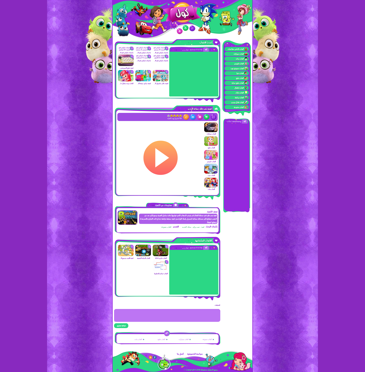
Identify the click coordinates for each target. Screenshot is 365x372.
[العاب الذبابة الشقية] (143, 255)
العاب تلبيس (239, 64)
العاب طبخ (240, 78)
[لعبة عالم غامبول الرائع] (160, 80)
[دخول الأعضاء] (180, 31)
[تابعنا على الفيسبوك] (155, 357)
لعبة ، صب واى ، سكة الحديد (193, 227)
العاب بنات (240, 59)
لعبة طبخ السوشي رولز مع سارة (126, 68)
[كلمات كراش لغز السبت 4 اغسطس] (143, 57)
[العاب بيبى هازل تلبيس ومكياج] (126, 80)
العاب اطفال (239, 88)
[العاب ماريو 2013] (160, 255)
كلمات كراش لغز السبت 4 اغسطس (143, 60)
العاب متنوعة (239, 107)
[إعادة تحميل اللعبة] (186, 117)
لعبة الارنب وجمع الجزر (126, 258)
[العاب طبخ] (211, 145)
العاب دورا (240, 73)
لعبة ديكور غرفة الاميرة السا (143, 83)
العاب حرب (211, 175)
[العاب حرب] (211, 173)
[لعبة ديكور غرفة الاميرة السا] (143, 80)
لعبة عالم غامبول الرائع (160, 83)
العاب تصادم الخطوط (161, 273)
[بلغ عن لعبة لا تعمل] (200, 117)
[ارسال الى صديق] (193, 117)
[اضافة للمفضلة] (207, 117)
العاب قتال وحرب (237, 102)
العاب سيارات (239, 54)
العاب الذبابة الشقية (143, 258)
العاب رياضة (239, 97)
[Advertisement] (236, 166)
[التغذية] (151, 357)
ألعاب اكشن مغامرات (236, 49)
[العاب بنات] (211, 186)
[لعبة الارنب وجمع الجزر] (126, 255)
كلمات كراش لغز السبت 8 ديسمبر (160, 52)
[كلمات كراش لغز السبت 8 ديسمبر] (160, 49)
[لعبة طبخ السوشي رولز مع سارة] (126, 65)
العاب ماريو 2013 (161, 258)
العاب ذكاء (240, 93)
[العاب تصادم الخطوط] (160, 271)
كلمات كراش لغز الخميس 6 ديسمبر (143, 52)
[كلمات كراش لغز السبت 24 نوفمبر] (126, 49)
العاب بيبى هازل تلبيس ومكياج (126, 83)
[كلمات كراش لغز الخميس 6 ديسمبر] (143, 49)
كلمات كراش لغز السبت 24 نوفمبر (126, 52)
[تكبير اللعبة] (213, 117)
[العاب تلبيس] (211, 159)
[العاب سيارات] (211, 131)
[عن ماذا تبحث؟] (192, 28)
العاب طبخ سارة (238, 83)
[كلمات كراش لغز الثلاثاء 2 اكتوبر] (160, 57)
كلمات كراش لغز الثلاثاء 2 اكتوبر (160, 60)
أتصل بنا (180, 354)
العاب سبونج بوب (237, 68)
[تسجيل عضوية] (186, 28)
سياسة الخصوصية (195, 354)
